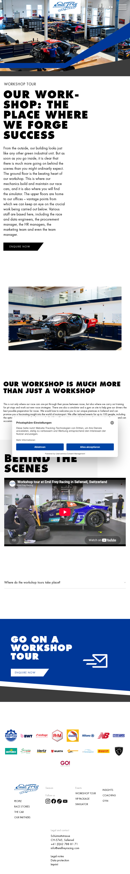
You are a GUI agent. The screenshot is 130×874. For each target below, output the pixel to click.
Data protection (60, 860)
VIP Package (82, 798)
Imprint (54, 864)
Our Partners (22, 817)
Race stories (22, 806)
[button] (122, 7)
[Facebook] (54, 801)
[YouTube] (66, 801)
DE (100, 7)
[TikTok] (60, 801)
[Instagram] (48, 801)
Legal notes (57, 856)
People (18, 801)
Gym (105, 800)
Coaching (109, 795)
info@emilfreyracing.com (65, 848)
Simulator (81, 804)
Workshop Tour (85, 793)
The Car (19, 812)
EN (111, 7)
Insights (108, 790)
